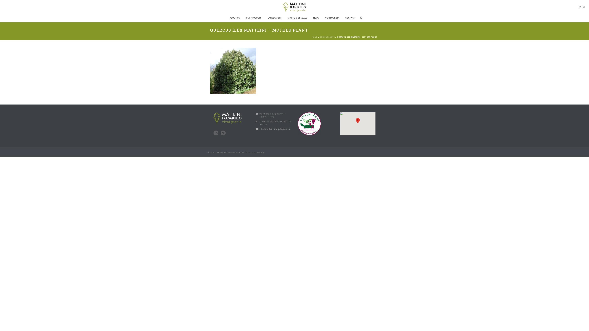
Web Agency (250, 152)
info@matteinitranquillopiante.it (275, 129)
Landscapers (275, 17)
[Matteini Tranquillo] (294, 7)
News (316, 17)
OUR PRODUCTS (254, 17)
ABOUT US (235, 17)
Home (314, 37)
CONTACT (350, 17)
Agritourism (332, 17)
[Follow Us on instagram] (223, 133)
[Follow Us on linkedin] (216, 133)
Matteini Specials (297, 17)
